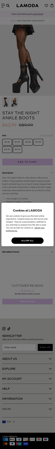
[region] (27, 224)
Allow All (27, 240)
